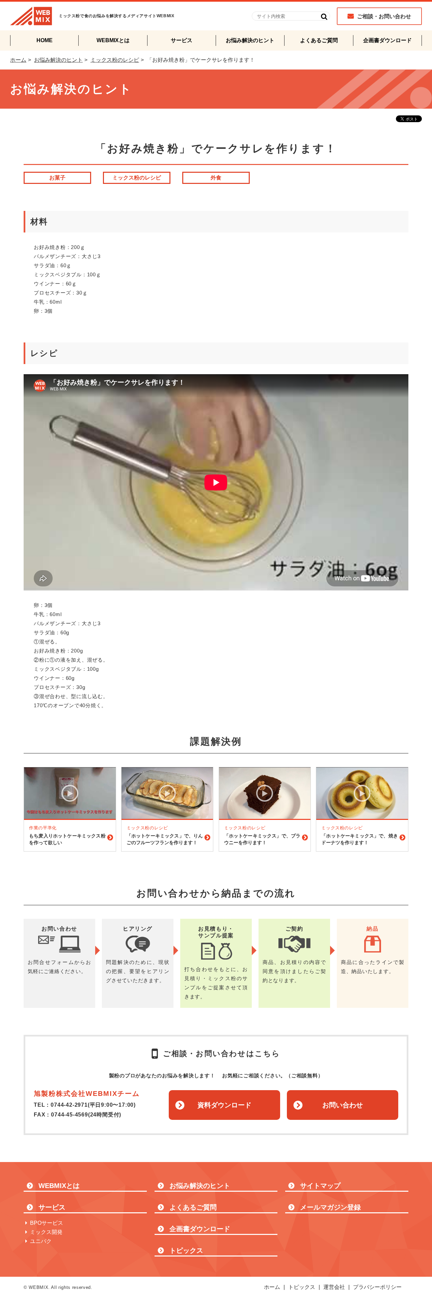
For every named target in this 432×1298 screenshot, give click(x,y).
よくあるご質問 (319, 40)
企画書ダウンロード (387, 40)
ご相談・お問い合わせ (384, 16)
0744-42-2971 (69, 1105)
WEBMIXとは (113, 40)
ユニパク (41, 1241)
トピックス (186, 1250)
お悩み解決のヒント (250, 40)
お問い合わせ (342, 1105)
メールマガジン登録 (330, 1207)
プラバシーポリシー (377, 1287)
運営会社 (334, 1287)
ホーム (18, 60)
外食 (216, 178)
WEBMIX (31, 16)
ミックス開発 (46, 1232)
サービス (181, 40)
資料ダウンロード (224, 1105)
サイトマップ (320, 1185)
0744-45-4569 (69, 1114)
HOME (44, 40)
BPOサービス (46, 1223)
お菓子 (57, 178)
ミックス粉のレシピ (114, 60)
